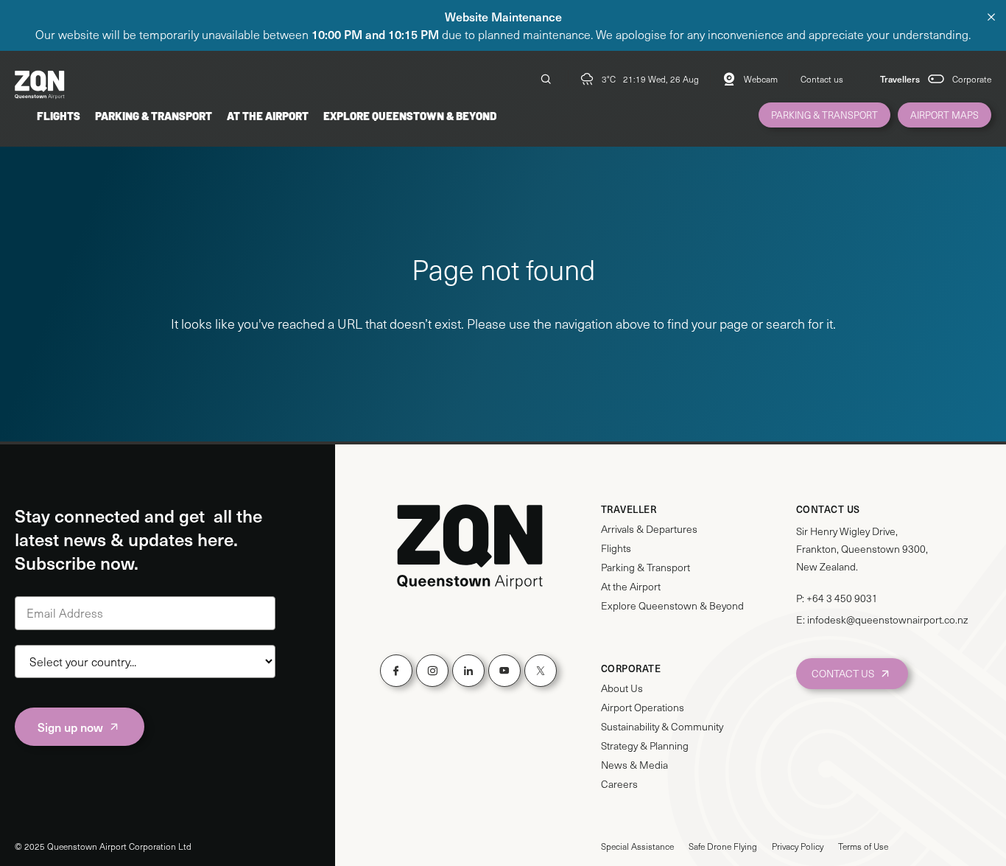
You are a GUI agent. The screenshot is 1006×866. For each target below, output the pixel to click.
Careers (619, 784)
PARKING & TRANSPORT (824, 115)
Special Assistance (637, 846)
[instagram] (432, 670)
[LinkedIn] (468, 670)
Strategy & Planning (645, 745)
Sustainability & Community (662, 726)
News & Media (634, 765)
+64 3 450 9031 (842, 598)
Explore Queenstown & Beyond (409, 115)
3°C (609, 79)
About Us (622, 688)
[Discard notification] (991, 17)
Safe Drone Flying (723, 846)
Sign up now (70, 727)
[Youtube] (504, 670)
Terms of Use (863, 846)
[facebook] (396, 670)
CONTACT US (843, 673)
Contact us (822, 79)
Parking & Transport (153, 115)
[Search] (546, 79)
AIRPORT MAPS (944, 115)
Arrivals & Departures (649, 529)
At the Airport (268, 115)
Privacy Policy (797, 846)
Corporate (971, 79)
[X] (540, 670)
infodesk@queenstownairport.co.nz (887, 619)
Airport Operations (642, 707)
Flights (58, 115)
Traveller (629, 509)
